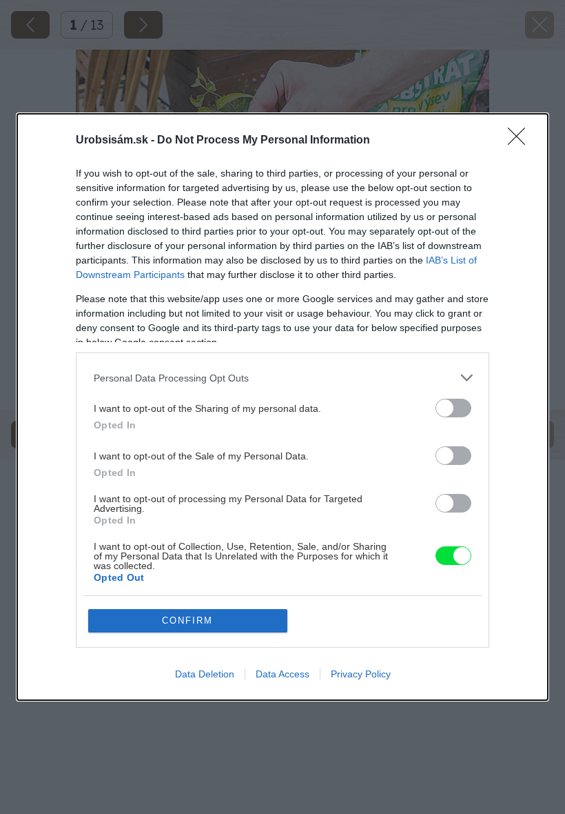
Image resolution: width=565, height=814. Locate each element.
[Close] (521, 141)
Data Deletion (204, 673)
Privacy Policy (361, 673)
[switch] (453, 408)
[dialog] (282, 407)
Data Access (282, 673)
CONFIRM (187, 620)
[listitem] (282, 377)
